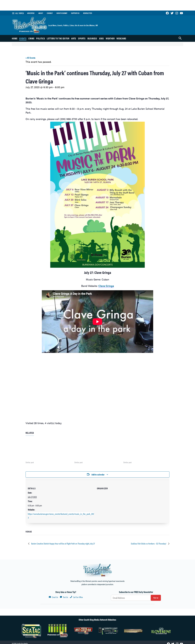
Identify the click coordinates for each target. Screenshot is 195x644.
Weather (110, 38)
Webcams (121, 38)
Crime (31, 38)
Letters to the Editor (58, 38)
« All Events (30, 57)
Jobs (101, 38)
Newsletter (87, 13)
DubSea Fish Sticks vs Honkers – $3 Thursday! (149, 543)
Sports (82, 38)
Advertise (31, 13)
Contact (50, 13)
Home (14, 38)
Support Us (75, 13)
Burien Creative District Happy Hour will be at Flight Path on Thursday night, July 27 (63, 543)
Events (22, 38)
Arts (73, 38)
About (40, 13)
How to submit (62, 13)
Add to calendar (98, 474)
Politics (40, 38)
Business (92, 38)
